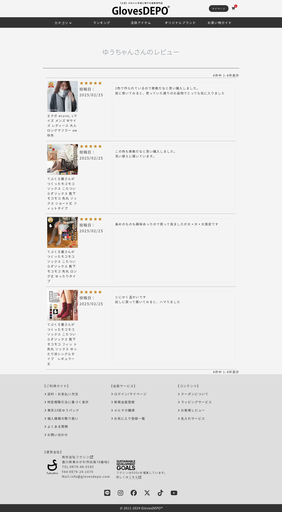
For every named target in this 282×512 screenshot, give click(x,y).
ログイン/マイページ (130, 394)
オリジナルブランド (180, 22)
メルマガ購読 (124, 410)
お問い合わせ (57, 434)
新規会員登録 (124, 402)
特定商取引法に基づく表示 (68, 402)
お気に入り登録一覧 (129, 418)
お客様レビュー (193, 410)
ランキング (101, 22)
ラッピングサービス (196, 402)
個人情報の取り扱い (62, 418)
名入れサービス (193, 418)
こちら (133, 477)
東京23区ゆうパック (63, 410)
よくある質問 (57, 426)
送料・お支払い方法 (62, 394)
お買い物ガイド (220, 22)
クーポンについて (195, 394)
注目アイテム (141, 22)
